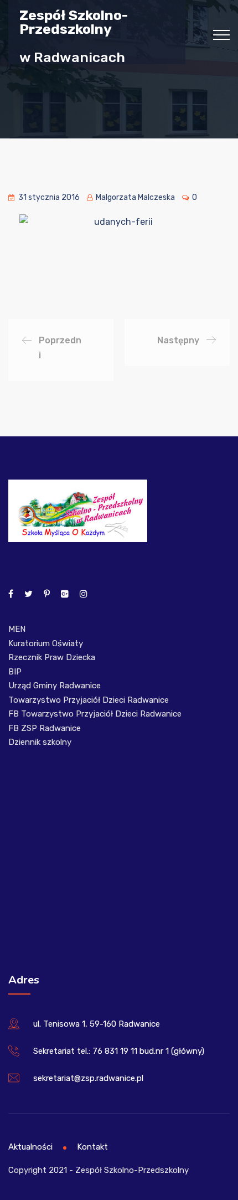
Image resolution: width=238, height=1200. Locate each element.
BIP (15, 672)
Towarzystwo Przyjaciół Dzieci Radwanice (88, 700)
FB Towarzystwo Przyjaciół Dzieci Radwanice (95, 714)
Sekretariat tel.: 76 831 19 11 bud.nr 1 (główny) (118, 1051)
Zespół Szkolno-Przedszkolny (73, 21)
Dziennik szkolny (39, 742)
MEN (16, 629)
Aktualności (30, 1147)
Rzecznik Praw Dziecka (51, 657)
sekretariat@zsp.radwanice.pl (88, 1078)
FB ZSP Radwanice (44, 728)
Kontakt (92, 1147)
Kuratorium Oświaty (45, 643)
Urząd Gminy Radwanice (54, 686)
